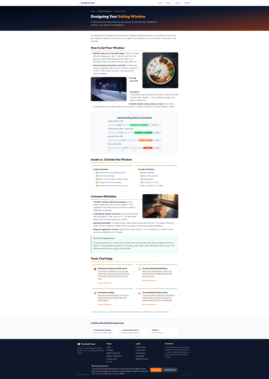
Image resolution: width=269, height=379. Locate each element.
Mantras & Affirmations (114, 356)
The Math (110, 350)
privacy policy (112, 373)
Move (169, 3)
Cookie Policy (140, 353)
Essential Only (170, 370)
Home (93, 11)
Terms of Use (140, 350)
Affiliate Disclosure (142, 359)
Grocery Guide (112, 359)
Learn (160, 3)
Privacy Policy (141, 347)
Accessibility (140, 356)
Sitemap (187, 3)
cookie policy (99, 373)
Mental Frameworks (104, 11)
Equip (177, 3)
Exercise (110, 362)
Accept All (156, 370)
